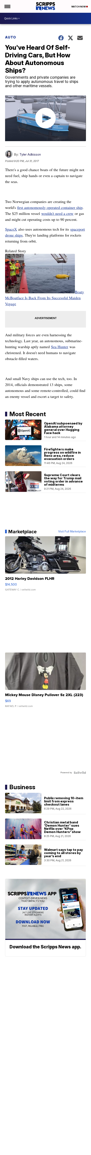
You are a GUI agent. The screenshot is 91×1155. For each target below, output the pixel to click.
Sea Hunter (59, 346)
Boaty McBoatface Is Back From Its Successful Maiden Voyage (44, 297)
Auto (10, 37)
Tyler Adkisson (30, 154)
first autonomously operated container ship (50, 207)
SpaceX (11, 229)
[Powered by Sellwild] (80, 772)
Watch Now (78, 6)
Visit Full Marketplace (72, 531)
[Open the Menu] (7, 6)
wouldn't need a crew (57, 213)
